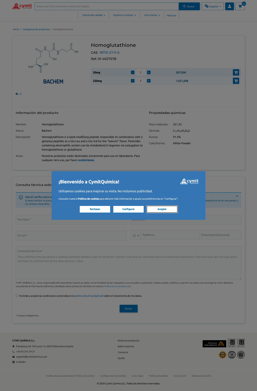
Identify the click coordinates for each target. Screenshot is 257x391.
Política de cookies (88, 198)
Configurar (128, 209)
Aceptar (162, 209)
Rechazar (95, 209)
